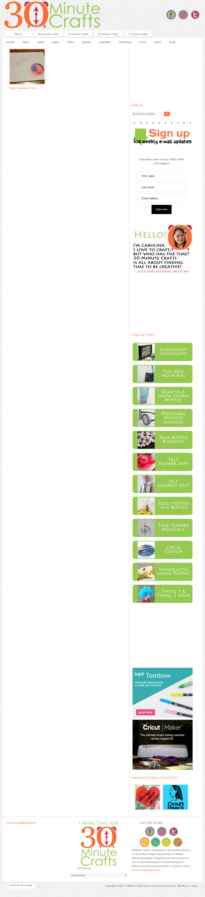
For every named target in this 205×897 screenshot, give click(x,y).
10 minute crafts (108, 34)
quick (172, 42)
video (157, 42)
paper (55, 42)
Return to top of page (20, 885)
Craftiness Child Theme (138, 885)
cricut (142, 42)
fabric (26, 42)
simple (10, 42)
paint (41, 42)
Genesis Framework (165, 885)
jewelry (86, 42)
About (13, 34)
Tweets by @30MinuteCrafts (21, 822)
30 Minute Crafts (77, 15)
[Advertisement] (162, 73)
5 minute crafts (138, 34)
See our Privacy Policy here (146, 869)
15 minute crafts (78, 34)
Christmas (125, 42)
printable (105, 42)
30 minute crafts (48, 34)
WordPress (183, 885)
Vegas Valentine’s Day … (24, 88)
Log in (194, 885)
